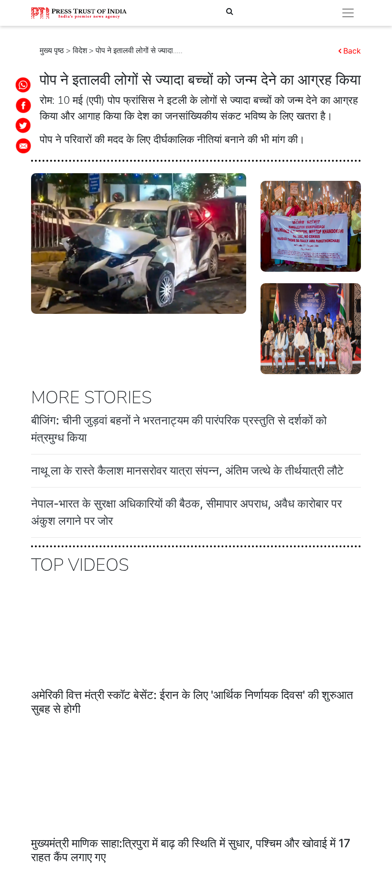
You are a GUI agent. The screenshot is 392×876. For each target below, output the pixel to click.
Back (352, 50)
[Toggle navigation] (348, 13)
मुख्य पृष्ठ (52, 50)
